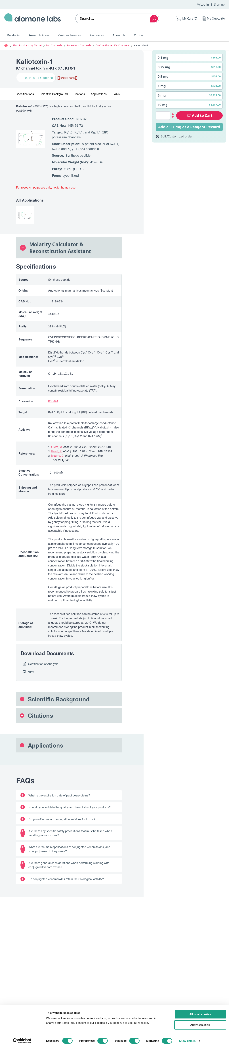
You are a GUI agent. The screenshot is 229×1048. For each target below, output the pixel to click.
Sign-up (219, 4)
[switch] (102, 1041)
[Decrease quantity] (173, 117)
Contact (139, 35)
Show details (187, 1040)
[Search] (154, 18)
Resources (97, 35)
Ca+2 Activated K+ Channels (112, 45)
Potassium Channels (79, 45)
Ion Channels (54, 45)
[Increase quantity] (173, 114)
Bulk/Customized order (177, 136)
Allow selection (200, 1024)
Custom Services (69, 35)
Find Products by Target (27, 45)
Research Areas (39, 35)
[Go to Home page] (32, 18)
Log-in (204, 4)
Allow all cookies (200, 1014)
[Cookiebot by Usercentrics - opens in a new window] (22, 1041)
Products (13, 35)
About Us (119, 35)
